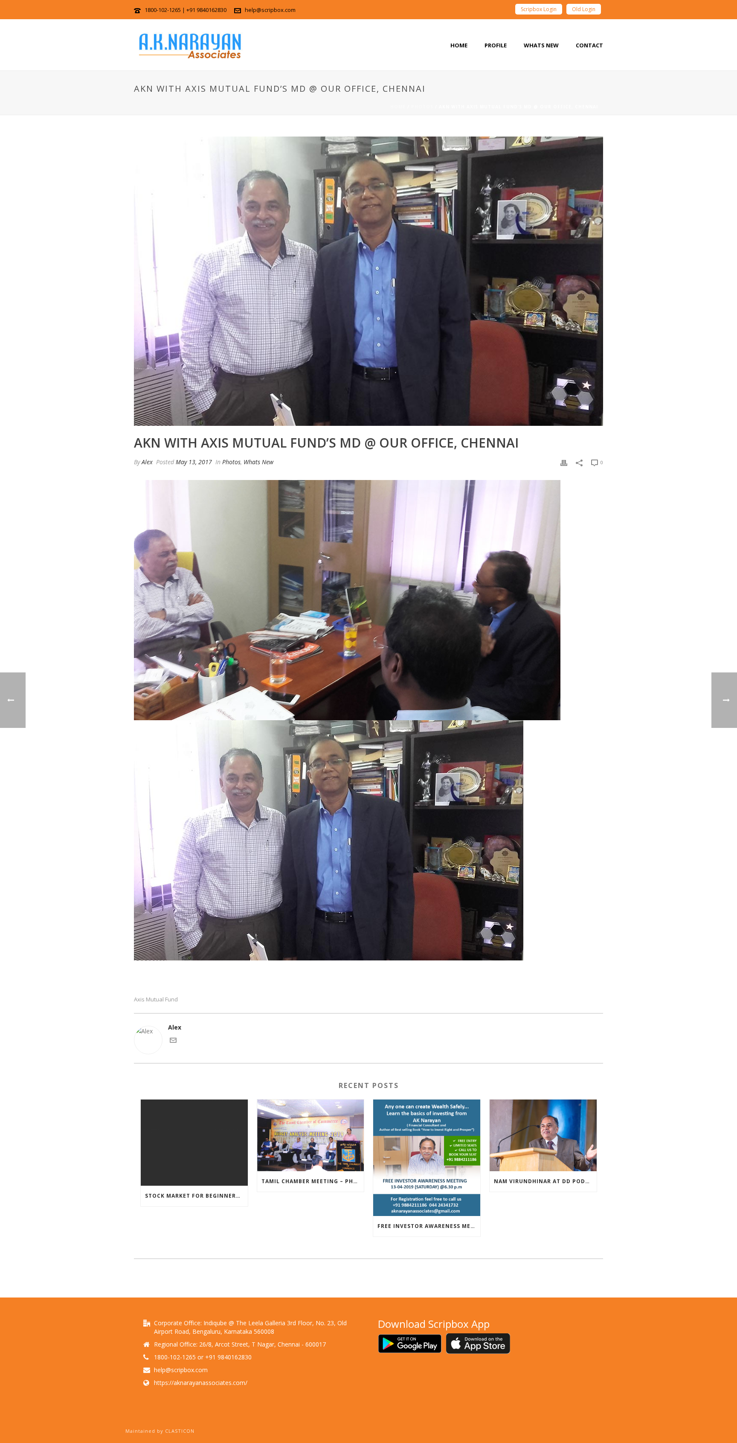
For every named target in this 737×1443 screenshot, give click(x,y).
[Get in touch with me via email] (173, 1041)
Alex (147, 462)
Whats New (541, 45)
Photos (422, 107)
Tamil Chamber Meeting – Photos (312, 1181)
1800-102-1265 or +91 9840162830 (203, 1357)
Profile (496, 45)
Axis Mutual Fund (156, 999)
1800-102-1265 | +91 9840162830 (185, 10)
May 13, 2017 (194, 462)
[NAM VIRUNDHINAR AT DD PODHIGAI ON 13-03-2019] (543, 1135)
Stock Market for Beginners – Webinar (196, 1195)
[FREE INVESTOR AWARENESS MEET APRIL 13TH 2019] (426, 1158)
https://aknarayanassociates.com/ (200, 1383)
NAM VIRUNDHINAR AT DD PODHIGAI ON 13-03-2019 (545, 1181)
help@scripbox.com (270, 10)
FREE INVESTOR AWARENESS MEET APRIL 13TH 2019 (428, 1226)
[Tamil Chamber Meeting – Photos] (310, 1135)
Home (458, 45)
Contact (589, 45)
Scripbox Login (539, 9)
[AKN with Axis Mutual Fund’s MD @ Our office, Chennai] (368, 281)
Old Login (583, 9)
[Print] (563, 462)
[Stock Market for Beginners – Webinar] (194, 1142)
